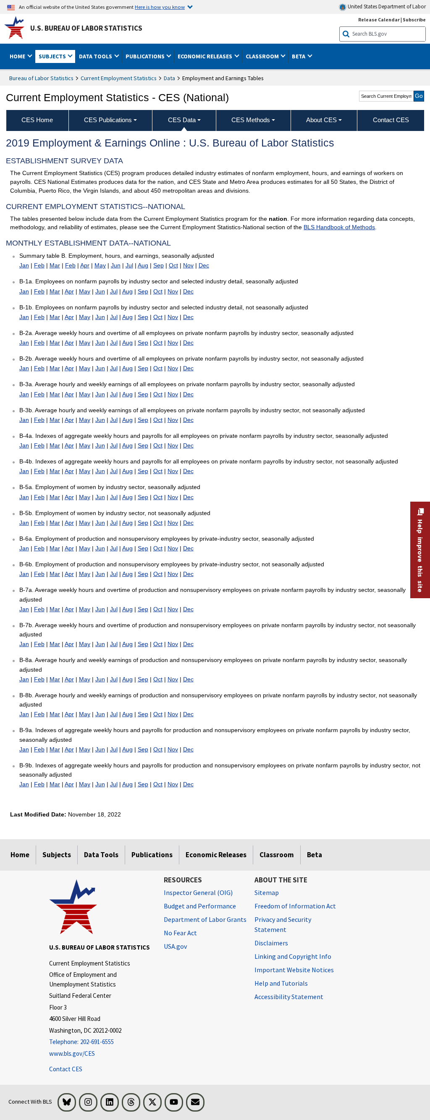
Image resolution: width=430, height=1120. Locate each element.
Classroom (277, 854)
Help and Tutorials (281, 983)
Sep (158, 265)
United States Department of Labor (386, 6)
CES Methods (250, 119)
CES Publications (108, 119)
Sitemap (266, 892)
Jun (116, 265)
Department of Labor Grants (205, 919)
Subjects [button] (53, 56)
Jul (129, 265)
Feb (39, 265)
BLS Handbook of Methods (339, 227)
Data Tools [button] (96, 56)
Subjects (56, 854)
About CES (321, 119)
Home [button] (18, 56)
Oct (173, 265)
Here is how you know (160, 6)
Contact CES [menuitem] (391, 119)
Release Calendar (379, 19)
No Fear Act (180, 933)
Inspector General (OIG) (198, 892)
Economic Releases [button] (205, 56)
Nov (188, 265)
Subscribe (414, 19)
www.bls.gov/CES (72, 1053)
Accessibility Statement (288, 996)
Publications (152, 854)
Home (19, 854)
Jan (24, 265)
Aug (143, 265)
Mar (55, 265)
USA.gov (175, 946)
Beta (314, 854)
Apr (84, 265)
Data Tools (101, 854)
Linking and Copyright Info (292, 956)
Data (169, 78)
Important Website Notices (294, 970)
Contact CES (65, 1069)
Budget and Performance (200, 906)
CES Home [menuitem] (37, 119)
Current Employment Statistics (119, 78)
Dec (204, 265)
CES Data (182, 119)
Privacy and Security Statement (282, 924)
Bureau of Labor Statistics (41, 78)
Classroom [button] (263, 56)
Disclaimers (271, 943)
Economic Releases (216, 854)
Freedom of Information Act (295, 906)
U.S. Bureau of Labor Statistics (86, 28)
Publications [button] (146, 56)
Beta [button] (299, 56)
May (100, 265)
